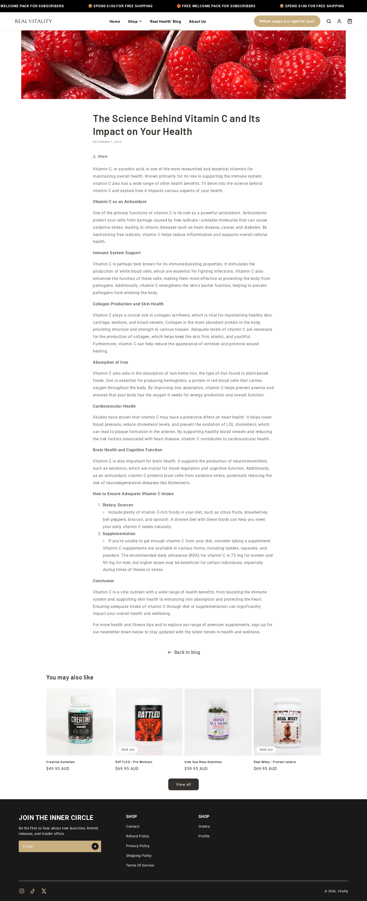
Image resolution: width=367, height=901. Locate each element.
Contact (133, 826)
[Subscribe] (95, 846)
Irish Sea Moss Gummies (203, 762)
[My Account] (339, 21)
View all (183, 784)
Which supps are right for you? (287, 21)
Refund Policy (137, 836)
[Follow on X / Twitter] (44, 891)
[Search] (328, 21)
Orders (204, 826)
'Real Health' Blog (165, 21)
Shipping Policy (139, 856)
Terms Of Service (140, 865)
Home (115, 21)
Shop (133, 21)
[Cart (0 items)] (349, 21)
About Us (197, 21)
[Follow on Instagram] (22, 891)
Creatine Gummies (60, 762)
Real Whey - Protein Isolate (275, 762)
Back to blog (187, 652)
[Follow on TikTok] (33, 891)
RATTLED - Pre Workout (134, 762)
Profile (203, 836)
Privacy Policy (138, 846)
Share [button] (103, 156)
